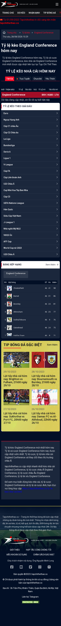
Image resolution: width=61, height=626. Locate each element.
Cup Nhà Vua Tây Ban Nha (16, 190)
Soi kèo (21, 13)
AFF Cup (7, 241)
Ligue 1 (7, 158)
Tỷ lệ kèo (26, 32)
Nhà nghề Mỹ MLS (12, 229)
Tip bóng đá (49, 13)
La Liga (7, 139)
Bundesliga (9, 145)
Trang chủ (8, 13)
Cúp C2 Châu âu (11, 132)
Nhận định (34, 13)
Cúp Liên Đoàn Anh (12, 177)
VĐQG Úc (8, 235)
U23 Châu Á (9, 184)
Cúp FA (7, 171)
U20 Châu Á (9, 254)
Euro (6, 113)
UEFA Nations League (14, 203)
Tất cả (9, 79)
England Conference (43, 32)
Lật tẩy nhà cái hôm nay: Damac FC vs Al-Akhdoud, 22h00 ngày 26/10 (44, 418)
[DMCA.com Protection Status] (30, 603)
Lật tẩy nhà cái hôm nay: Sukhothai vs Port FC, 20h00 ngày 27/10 (16, 418)
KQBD (50, 95)
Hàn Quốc (8, 209)
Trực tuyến (24, 79)
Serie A (7, 152)
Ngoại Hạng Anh (11, 120)
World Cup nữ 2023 (13, 248)
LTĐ (57, 95)
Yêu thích (50, 79)
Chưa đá (38, 79)
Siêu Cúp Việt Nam (12, 216)
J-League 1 (9, 222)
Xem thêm (51, 264)
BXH (44, 95)
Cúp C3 (7, 196)
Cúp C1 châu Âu (11, 126)
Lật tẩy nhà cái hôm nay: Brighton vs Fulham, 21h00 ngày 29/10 (15, 380)
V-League (8, 164)
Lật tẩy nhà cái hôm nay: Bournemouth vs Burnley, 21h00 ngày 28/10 (44, 380)
